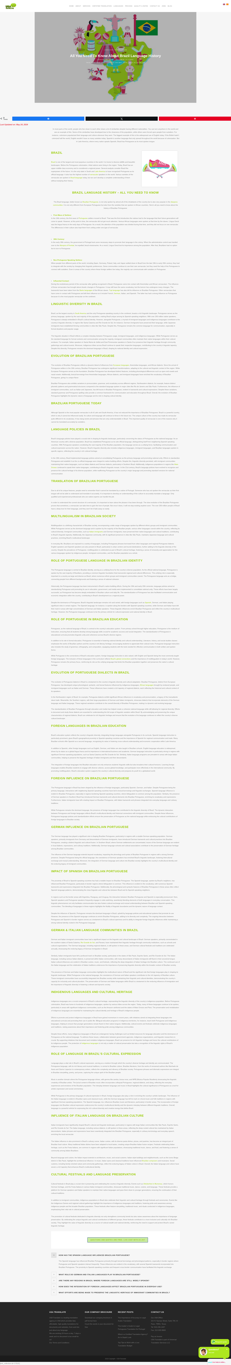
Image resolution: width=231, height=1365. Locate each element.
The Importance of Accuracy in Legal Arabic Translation (132, 1319)
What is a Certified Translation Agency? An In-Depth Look (133, 1335)
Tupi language (114, 290)
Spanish (147, 602)
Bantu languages (86, 290)
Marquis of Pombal (67, 245)
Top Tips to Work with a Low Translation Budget (128, 1344)
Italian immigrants (96, 532)
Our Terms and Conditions (59, 1343)
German (117, 293)
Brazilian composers (149, 1161)
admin (121, 59)
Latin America (100, 171)
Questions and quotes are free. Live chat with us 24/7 (117, 1240)
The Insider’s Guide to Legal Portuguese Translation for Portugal (131, 1327)
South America (80, 313)
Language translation (115, 50)
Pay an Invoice (156, 1336)
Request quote (221, 1342)
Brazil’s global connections (121, 659)
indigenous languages (90, 1043)
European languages (121, 365)
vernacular (94, 174)
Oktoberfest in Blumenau (152, 1184)
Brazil (53, 162)
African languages (147, 685)
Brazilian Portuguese (90, 202)
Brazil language (76, 178)
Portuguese (83, 218)
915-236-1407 (159, 1327)
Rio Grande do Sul (88, 942)
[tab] (115, 1255)
